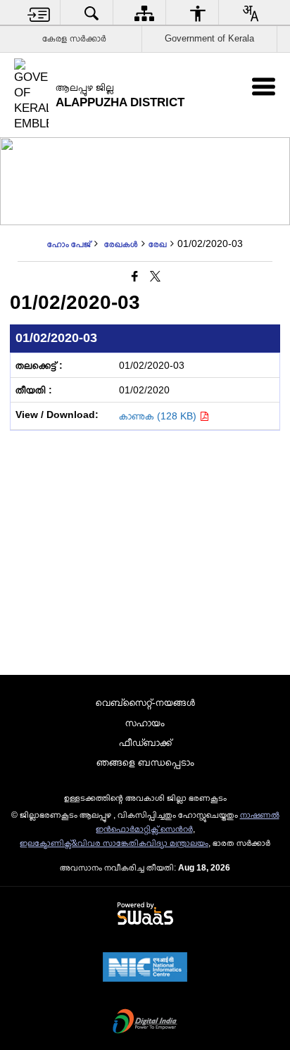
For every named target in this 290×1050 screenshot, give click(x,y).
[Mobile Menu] (263, 86)
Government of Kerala (209, 38)
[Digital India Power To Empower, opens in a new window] (145, 1022)
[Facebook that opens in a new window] (135, 277)
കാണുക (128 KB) (159, 416)
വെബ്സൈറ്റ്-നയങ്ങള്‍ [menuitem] (145, 702)
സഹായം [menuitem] (145, 722)
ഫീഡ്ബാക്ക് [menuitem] (145, 742)
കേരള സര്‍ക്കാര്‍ (74, 38)
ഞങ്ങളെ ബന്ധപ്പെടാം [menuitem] (145, 762)
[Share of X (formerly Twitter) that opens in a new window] (155, 277)
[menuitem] (39, 13)
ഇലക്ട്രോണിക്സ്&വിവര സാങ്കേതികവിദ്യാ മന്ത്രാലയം (114, 843)
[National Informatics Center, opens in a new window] (145, 968)
